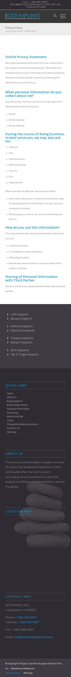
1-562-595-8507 (26, 617)
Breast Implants (21, 342)
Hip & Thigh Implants (24, 354)
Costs (10, 420)
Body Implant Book (17, 405)
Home (10, 393)
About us (12, 397)
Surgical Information (18, 409)
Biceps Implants (21, 318)
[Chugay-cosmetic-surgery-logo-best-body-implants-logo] (29, 16)
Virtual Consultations (43, 5)
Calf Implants (20, 314)
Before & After (15, 416)
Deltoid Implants (22, 326)
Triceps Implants (22, 338)
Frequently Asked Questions (22, 424)
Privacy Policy (14, 28)
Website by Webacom (23, 668)
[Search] (53, 16)
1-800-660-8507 (38, 2)
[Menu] (61, 16)
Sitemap (11, 432)
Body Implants (15, 401)
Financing (12, 413)
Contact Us (13, 428)
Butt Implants (20, 350)
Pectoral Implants (23, 330)
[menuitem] (53, 16)
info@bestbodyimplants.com (29, 4)
